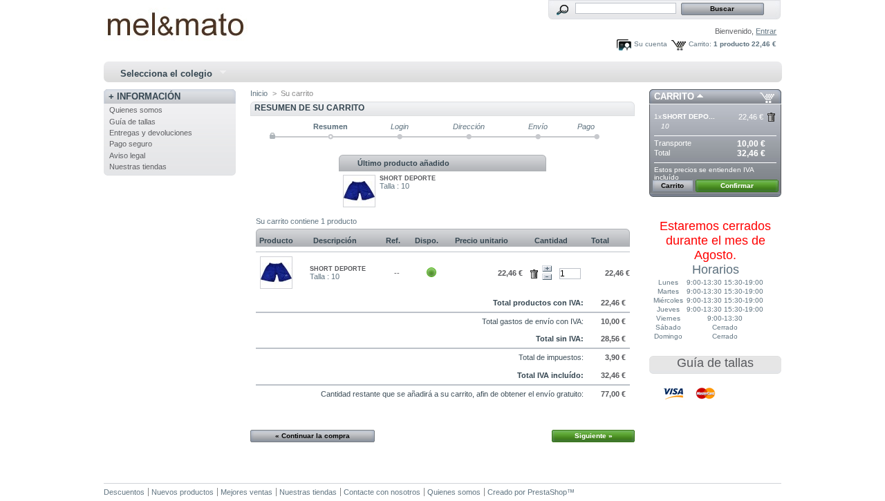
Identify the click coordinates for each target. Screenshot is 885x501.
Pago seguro (130, 144)
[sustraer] (547, 277)
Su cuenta (650, 44)
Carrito (674, 96)
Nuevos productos (182, 492)
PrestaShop (547, 492)
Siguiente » (594, 435)
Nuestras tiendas (138, 166)
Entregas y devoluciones (150, 133)
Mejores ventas (246, 492)
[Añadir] (547, 269)
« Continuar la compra (312, 435)
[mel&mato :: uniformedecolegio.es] (195, 21)
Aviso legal (127, 155)
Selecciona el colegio (160, 73)
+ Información (144, 96)
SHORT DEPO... (688, 116)
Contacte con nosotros (382, 492)
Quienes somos (135, 110)
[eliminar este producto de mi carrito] (771, 117)
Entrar (766, 31)
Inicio (259, 93)
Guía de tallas (132, 121)
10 (665, 126)
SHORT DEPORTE (408, 178)
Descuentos (124, 492)
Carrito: (700, 44)
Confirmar (737, 185)
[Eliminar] (536, 271)
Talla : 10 (394, 186)
